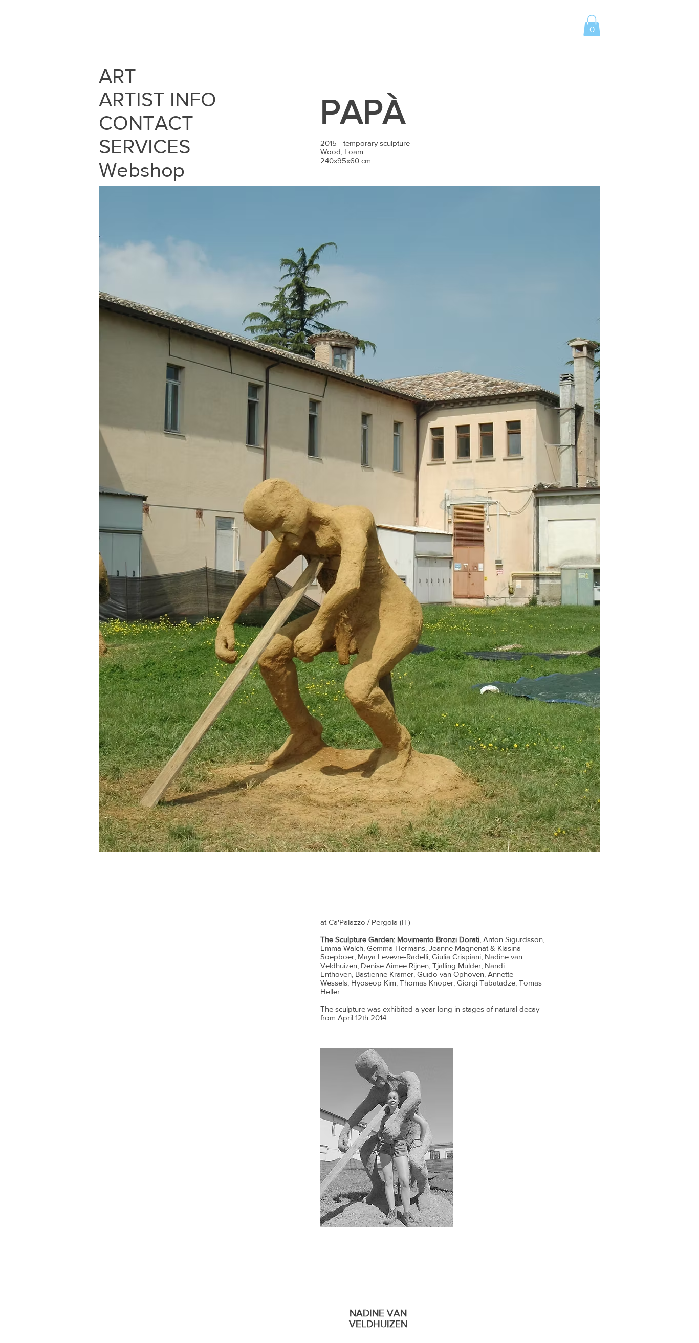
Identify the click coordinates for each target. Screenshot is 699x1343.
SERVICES (144, 146)
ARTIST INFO (157, 99)
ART (117, 75)
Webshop (142, 170)
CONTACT (146, 122)
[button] (592, 25)
